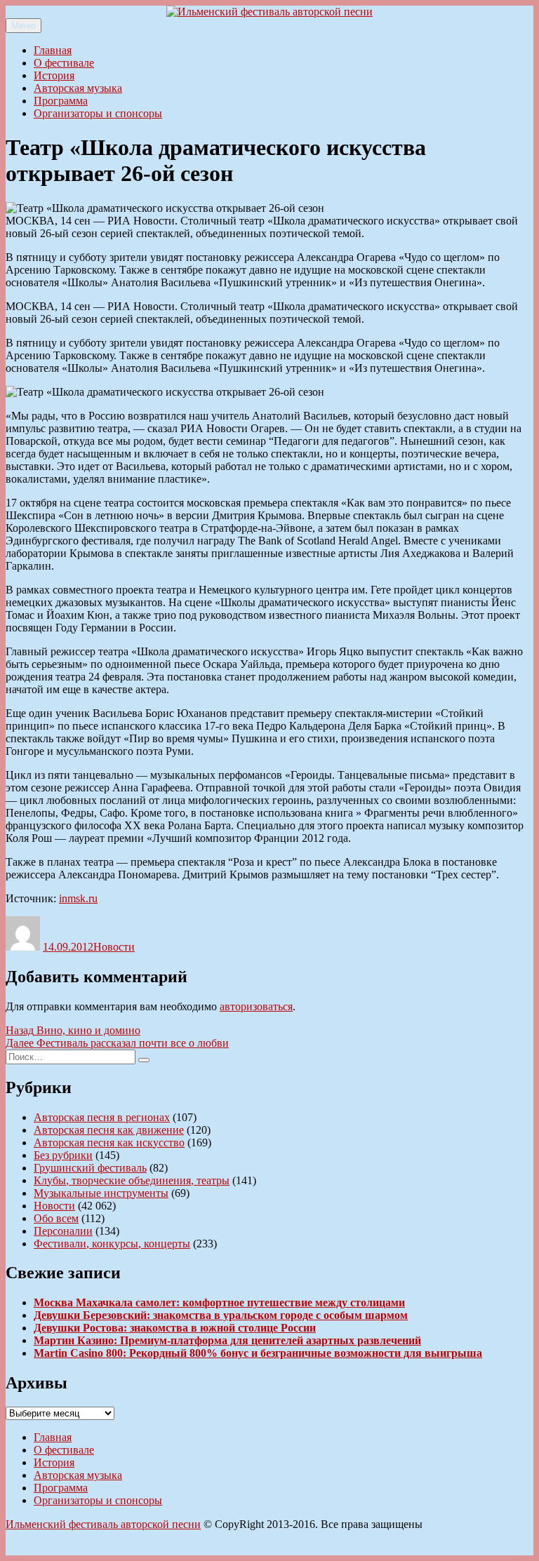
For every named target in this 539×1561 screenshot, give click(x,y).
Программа (61, 101)
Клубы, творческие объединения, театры (131, 1180)
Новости (114, 947)
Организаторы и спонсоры (98, 113)
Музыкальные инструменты (101, 1193)
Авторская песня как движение (109, 1130)
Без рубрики (63, 1155)
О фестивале (64, 63)
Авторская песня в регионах (102, 1117)
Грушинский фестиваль (90, 1168)
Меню (23, 25)
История (54, 75)
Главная (53, 50)
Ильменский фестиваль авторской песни (103, 1524)
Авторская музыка (78, 88)
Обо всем (56, 1218)
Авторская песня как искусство (109, 1142)
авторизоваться (256, 1006)
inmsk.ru (78, 898)
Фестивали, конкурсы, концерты (112, 1244)
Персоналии (63, 1231)
